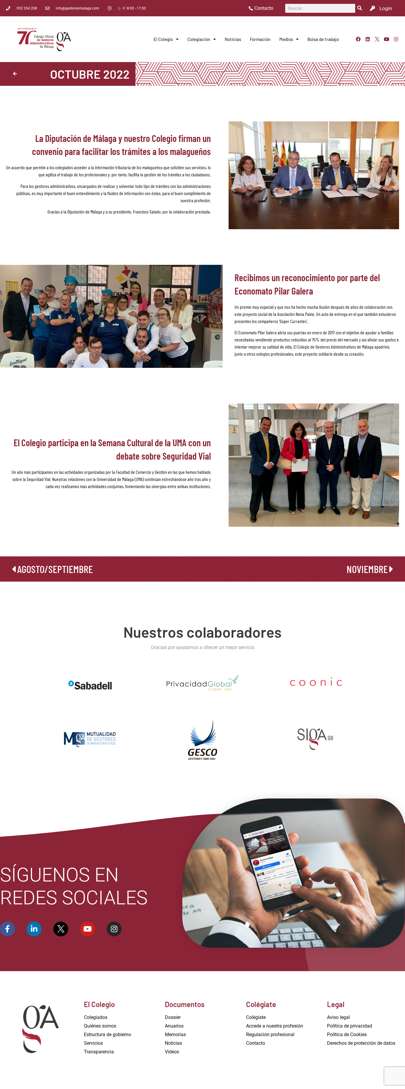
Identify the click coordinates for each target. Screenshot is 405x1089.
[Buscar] (359, 8)
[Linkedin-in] (34, 929)
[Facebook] (358, 39)
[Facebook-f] (7, 929)
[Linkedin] (367, 39)
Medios (286, 39)
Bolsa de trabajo (323, 39)
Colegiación (198, 39)
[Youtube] (386, 39)
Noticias (233, 39)
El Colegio (163, 39)
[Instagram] (396, 39)
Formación (260, 39)
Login (386, 8)
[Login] (372, 8)
